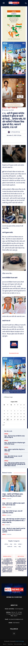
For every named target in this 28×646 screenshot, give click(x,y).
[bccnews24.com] (9, 135)
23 (24, 419)
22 (21, 419)
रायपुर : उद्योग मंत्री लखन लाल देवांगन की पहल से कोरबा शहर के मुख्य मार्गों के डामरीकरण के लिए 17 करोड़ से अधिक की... (13, 523)
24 (4, 422)
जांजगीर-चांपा (14, 111)
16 (24, 417)
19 (11, 419)
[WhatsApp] (19, 142)
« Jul (3, 428)
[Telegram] (15, 142)
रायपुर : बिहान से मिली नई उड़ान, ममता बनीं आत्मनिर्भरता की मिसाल (13, 460)
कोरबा (9, 111)
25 (7, 422)
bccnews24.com (16, 135)
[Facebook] (8, 142)
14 (17, 417)
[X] (12, 142)
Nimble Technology (19, 644)
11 (7, 417)
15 (21, 417)
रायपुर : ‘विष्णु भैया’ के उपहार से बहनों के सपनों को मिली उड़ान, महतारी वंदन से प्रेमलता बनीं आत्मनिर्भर (13, 533)
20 (14, 419)
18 (7, 419)
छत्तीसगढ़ (4, 111)
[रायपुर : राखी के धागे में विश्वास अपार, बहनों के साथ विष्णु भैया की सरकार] (14, 486)
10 (4, 417)
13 (14, 417)
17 (4, 419)
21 (17, 419)
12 (11, 417)
